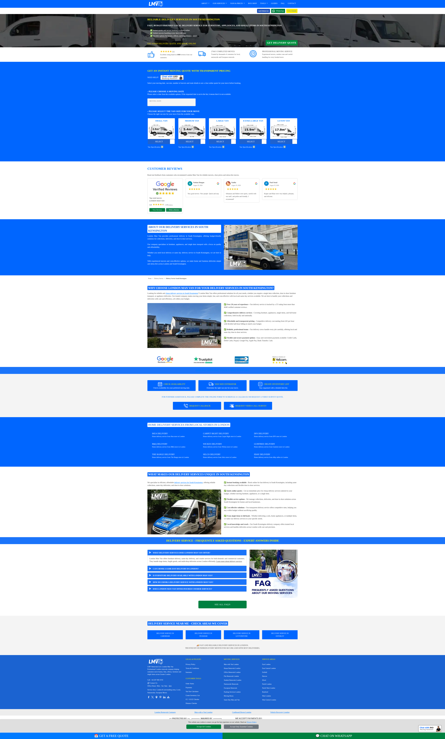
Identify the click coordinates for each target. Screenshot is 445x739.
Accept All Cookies (204, 727)
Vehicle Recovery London (279, 712)
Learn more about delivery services (229, 561)
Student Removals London (232, 680)
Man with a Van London (203, 712)
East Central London (269, 668)
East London (266, 664)
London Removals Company (165, 712)
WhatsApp (280, 11)
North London (267, 684)
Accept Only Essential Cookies (241, 727)
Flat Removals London (231, 676)
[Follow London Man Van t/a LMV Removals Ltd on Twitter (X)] (152, 697)
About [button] (204, 3)
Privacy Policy (190, 664)
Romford (265, 692)
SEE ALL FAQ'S (222, 604)
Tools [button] (263, 3)
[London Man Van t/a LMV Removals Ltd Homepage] (155, 4)
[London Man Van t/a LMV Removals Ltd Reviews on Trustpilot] (203, 360)
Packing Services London (232, 692)
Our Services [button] (219, 3)
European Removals (230, 688)
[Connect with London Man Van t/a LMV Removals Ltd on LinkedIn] (164, 697)
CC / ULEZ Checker (192, 699)
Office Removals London (232, 672)
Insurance (189, 672)
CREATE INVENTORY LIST (274, 386)
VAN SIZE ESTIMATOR (222, 386)
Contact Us (152, 683)
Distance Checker (191, 703)
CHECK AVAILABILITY (171, 386)
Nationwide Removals (231, 684)
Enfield (264, 672)
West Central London (269, 700)
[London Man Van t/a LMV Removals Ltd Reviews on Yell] (279, 360)
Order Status (190, 684)
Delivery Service (158, 278)
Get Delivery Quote (281, 42)
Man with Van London (231, 664)
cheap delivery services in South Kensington (182, 293)
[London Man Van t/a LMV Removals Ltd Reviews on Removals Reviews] (242, 360)
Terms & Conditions (192, 668)
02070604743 (263, 11)
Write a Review (174, 210)
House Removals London (232, 668)
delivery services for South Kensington (188, 482)
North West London (268, 688)
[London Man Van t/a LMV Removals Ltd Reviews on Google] (165, 360)
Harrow (264, 676)
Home (149, 278)
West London (266, 696)
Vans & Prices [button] (236, 3)
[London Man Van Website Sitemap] (168, 697)
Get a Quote (291, 11)
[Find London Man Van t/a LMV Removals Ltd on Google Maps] (156, 697)
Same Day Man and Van (232, 700)
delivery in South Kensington (190, 236)
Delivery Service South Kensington (176, 278)
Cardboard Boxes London (241, 712)
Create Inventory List (193, 695)
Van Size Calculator (192, 691)
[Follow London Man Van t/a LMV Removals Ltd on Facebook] (148, 697)
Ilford (264, 680)
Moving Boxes (228, 696)
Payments (189, 687)
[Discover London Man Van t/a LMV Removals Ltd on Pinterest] (160, 697)
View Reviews (157, 210)
